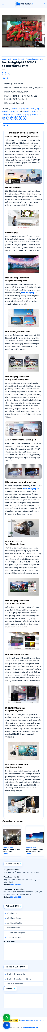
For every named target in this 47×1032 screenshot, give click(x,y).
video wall (36, 115)
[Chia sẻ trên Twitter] (12, 118)
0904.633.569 (15, 885)
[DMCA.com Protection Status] (10, 1020)
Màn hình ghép (19, 59)
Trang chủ (6, 59)
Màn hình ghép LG (10, 111)
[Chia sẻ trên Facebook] (8, 118)
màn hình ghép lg (23, 115)
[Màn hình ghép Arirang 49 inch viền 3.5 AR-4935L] (35, 837)
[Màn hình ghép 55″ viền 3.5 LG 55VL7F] (12, 837)
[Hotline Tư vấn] (6, 1017)
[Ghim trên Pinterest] (20, 118)
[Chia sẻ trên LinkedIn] (24, 118)
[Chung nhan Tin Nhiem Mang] (31, 1020)
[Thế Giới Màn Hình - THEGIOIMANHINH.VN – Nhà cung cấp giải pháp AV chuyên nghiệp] (23, 4)
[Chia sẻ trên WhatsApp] (4, 118)
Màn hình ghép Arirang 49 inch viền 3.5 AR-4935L (34, 851)
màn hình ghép (29, 111)
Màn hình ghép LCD (35, 59)
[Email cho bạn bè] (16, 118)
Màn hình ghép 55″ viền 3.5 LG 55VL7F (11, 850)
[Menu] (3, 4)
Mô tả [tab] (5, 125)
